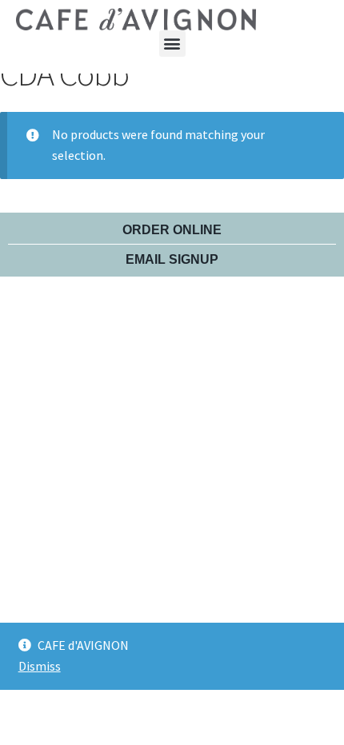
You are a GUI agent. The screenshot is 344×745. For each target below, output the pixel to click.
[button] (172, 43)
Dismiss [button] (39, 666)
